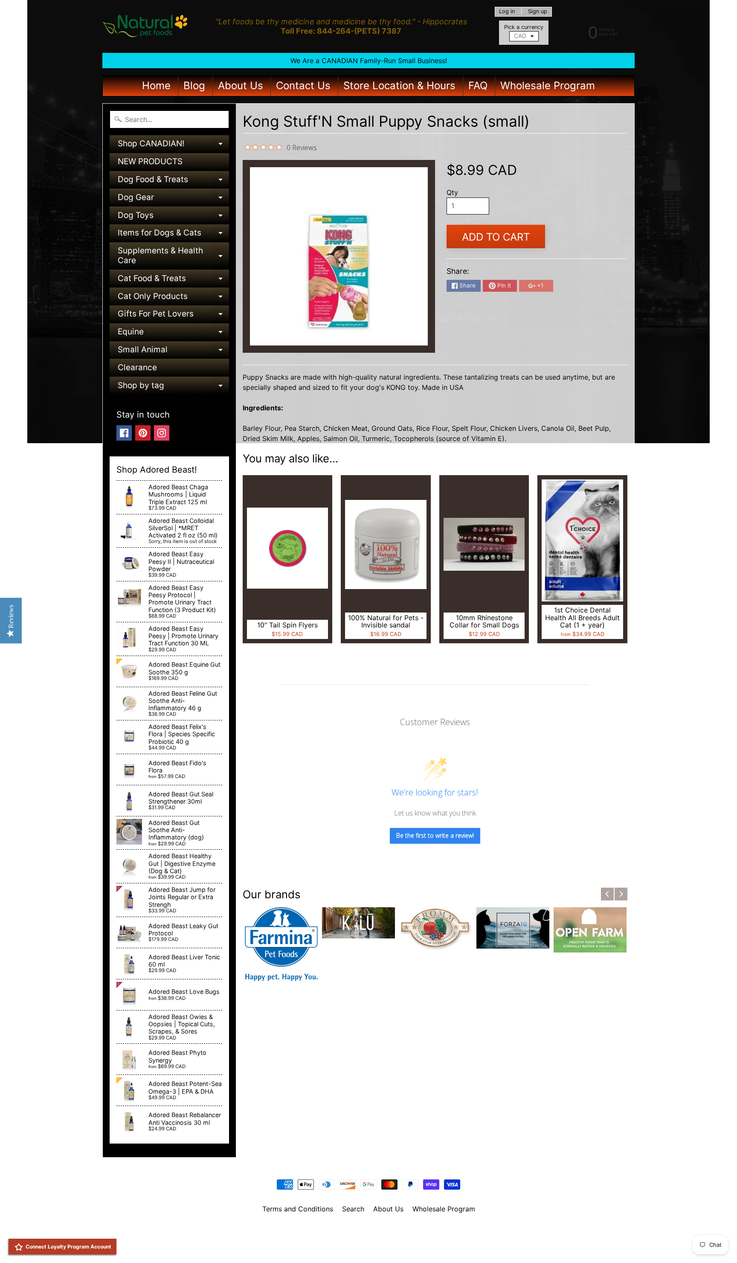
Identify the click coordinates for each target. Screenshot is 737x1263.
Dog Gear (173, 199)
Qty (452, 192)
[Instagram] (161, 433)
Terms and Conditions (297, 1209)
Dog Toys (173, 217)
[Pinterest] (143, 433)
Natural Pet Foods (365, 1231)
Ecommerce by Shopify (379, 1245)
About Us (240, 85)
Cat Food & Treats (173, 280)
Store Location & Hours (399, 85)
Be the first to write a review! (435, 835)
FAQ (477, 85)
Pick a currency (523, 27)
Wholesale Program (547, 85)
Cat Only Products (173, 298)
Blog (194, 85)
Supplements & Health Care (173, 256)
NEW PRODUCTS (150, 161)
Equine (173, 334)
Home (156, 85)
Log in (507, 12)
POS (337, 1245)
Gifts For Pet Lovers (173, 316)
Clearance (137, 367)
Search (353, 1209)
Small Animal (173, 352)
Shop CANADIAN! (173, 146)
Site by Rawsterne (368, 1238)
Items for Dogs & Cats (173, 235)
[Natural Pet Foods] (145, 26)
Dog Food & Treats (173, 181)
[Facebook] (124, 433)
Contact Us (303, 85)
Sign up (537, 12)
